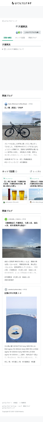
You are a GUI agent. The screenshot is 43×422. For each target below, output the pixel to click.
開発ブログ (26, 406)
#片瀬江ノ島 (16, 362)
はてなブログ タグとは (9, 406)
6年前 (24, 219)
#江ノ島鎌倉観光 (26, 159)
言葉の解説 (8, 38)
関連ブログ (33, 38)
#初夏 (33, 362)
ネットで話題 (20, 38)
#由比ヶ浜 (26, 277)
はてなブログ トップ (10, 21)
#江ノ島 (7, 362)
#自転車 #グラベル (11, 159)
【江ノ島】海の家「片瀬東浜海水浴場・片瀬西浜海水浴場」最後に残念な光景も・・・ (14, 183)
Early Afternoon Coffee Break (17, 104)
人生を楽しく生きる (14, 219)
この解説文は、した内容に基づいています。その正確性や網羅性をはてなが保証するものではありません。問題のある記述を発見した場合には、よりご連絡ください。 (13, 49)
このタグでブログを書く (32, 32)
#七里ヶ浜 (17, 277)
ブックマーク (7, 178)
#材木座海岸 (9, 280)
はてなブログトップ (8, 408)
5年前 (31, 104)
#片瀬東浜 (23, 162)
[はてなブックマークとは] (16, 171)
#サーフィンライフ (11, 162)
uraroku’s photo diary (15, 289)
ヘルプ (20, 406)
